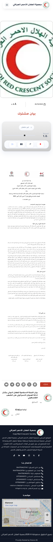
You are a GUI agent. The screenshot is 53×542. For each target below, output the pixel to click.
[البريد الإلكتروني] (6, 384)
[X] (29, 384)
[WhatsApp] (18, 384)
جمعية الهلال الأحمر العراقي (27, 5)
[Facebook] (35, 384)
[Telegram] (12, 384)
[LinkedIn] (23, 384)
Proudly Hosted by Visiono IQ (26, 540)
